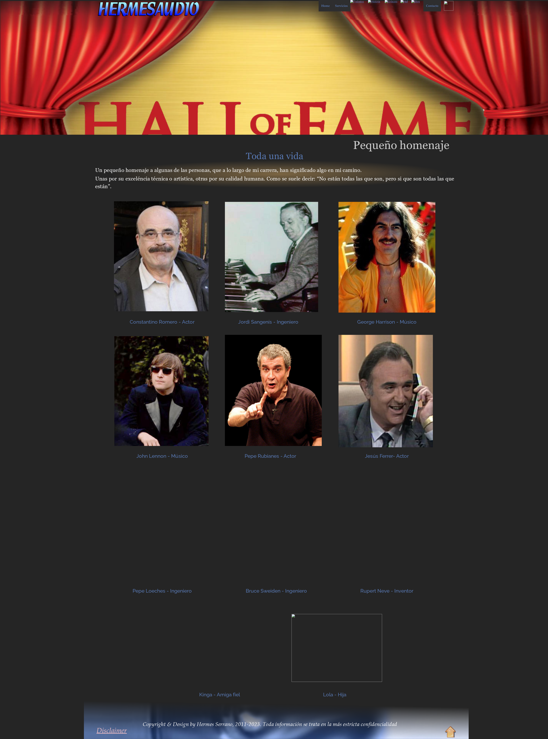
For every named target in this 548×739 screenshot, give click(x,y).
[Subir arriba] (450, 732)
